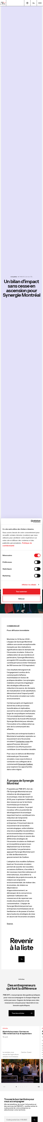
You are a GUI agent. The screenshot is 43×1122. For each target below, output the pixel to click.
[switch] (37, 562)
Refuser (21, 599)
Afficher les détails (29, 584)
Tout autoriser (21, 591)
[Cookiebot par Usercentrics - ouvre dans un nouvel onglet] (30, 521)
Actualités (14, 276)
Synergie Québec (25, 764)
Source (10, 923)
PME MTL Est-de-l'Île (26, 276)
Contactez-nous (22, 741)
